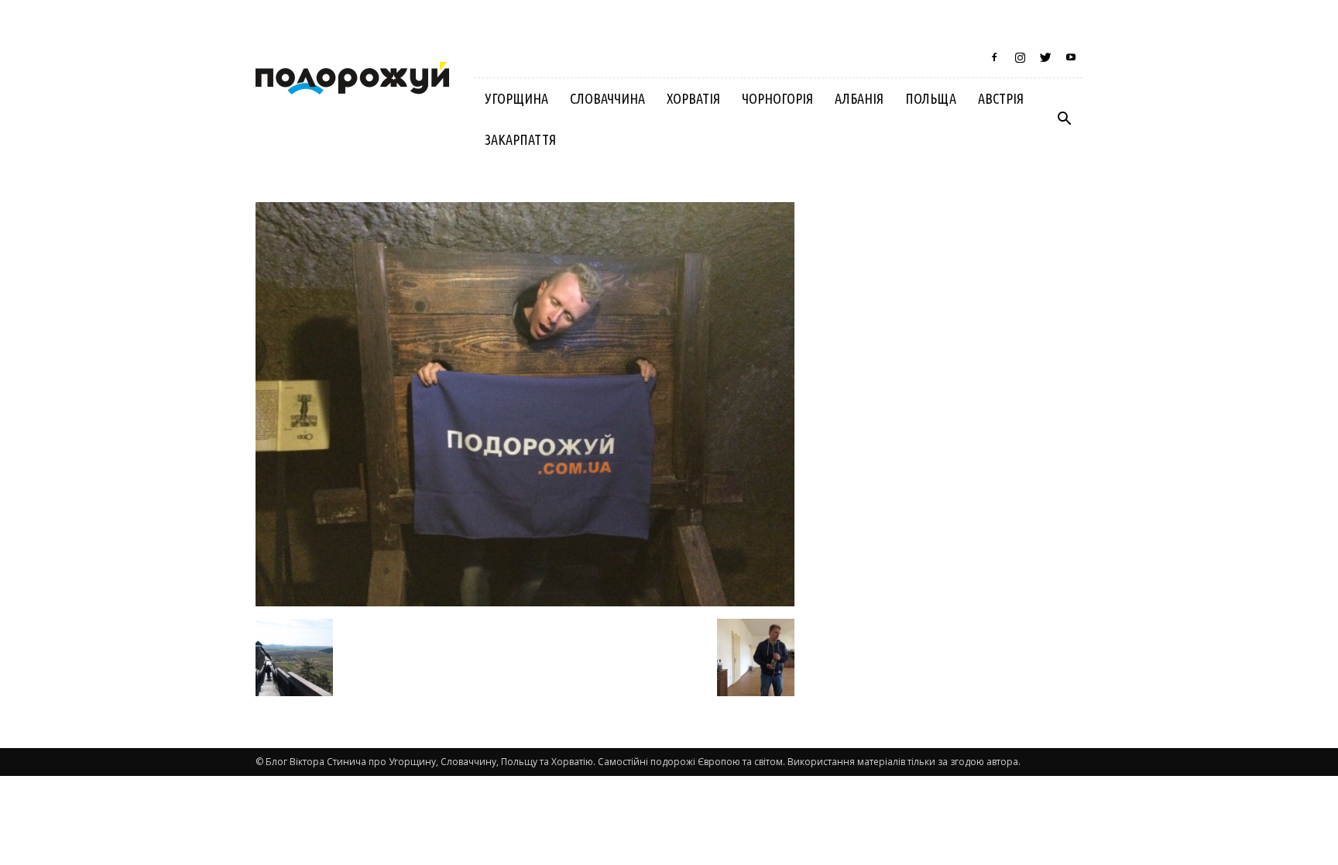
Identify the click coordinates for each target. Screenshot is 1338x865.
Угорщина (516, 98)
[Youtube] (1070, 57)
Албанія (859, 98)
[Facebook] (994, 57)
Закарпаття (520, 139)
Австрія (1001, 98)
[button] (1063, 119)
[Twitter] (1045, 57)
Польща (930, 98)
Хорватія (693, 98)
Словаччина (607, 98)
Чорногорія (777, 98)
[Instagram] (1019, 57)
